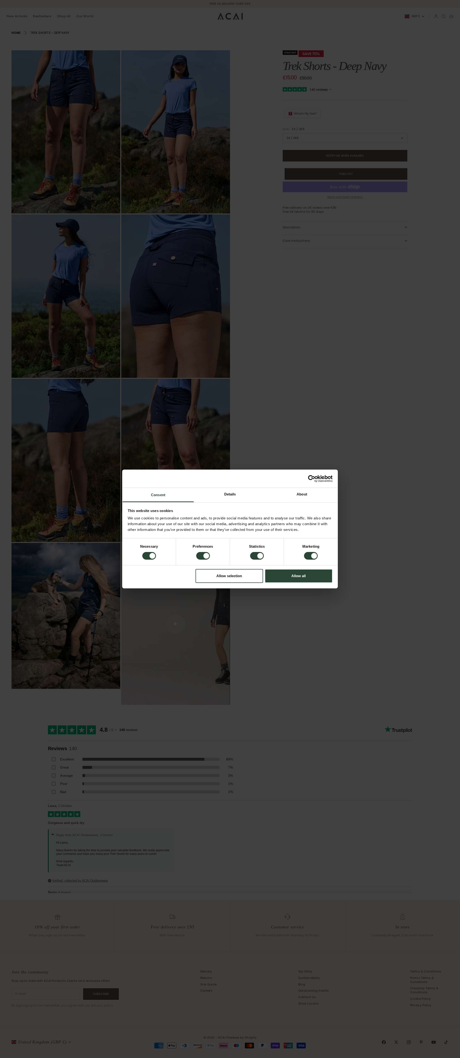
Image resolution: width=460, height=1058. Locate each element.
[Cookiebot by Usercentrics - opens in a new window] (312, 478)
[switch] (203, 556)
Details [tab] (230, 494)
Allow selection (229, 576)
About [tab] (302, 494)
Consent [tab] (158, 495)
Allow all (298, 576)
